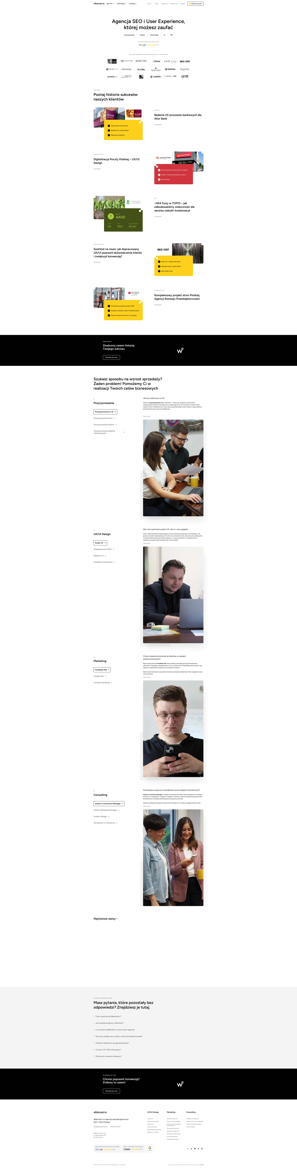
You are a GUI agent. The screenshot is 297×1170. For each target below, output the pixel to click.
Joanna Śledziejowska (99, 972)
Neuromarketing (151, 1127)
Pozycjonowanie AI (172, 1118)
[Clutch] (127, 1149)
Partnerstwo (173, 3)
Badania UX (157, 110)
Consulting (132, 3)
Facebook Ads (101, 670)
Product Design (100, 816)
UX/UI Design (121, 3)
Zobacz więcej (146, 416)
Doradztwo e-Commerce (104, 823)
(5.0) (141, 1149)
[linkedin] (191, 1148)
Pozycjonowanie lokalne (104, 424)
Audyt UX (99, 543)
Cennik (157, 3)
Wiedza (182, 3)
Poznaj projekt (157, 124)
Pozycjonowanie (129, 35)
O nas (148, 3)
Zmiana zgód (122, 1164)
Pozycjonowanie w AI (104, 412)
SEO (155, 198)
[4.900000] (151, 45)
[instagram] (201, 1148)
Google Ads (99, 676)
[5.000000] (135, 1149)
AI (164, 35)
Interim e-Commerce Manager (108, 803)
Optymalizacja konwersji (154, 1129)
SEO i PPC (110, 3)
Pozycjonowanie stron (103, 418)
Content (142, 35)
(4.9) (156, 45)
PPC (171, 35)
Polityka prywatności (115, 1164)
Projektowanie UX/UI (99, 154)
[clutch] (198, 1148)
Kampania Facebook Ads (173, 1134)
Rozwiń (201, 1164)
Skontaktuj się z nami (111, 357)
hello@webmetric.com (101, 1126)
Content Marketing (102, 682)
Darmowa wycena (196, 3)
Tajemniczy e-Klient (152, 1132)
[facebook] (187, 1148)
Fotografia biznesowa (173, 1139)
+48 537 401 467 (115, 1126)
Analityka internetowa (103, 562)
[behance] (194, 1148)
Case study (164, 3)
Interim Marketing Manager (105, 810)
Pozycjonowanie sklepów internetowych (104, 432)
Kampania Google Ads (173, 1131)
